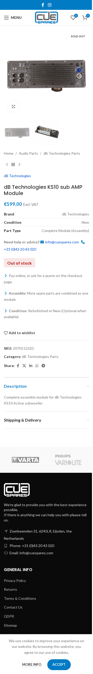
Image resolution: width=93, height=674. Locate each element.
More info (32, 664)
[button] (9, 73)
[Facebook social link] (43, 5)
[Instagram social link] (49, 5)
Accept (59, 664)
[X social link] (24, 365)
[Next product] (19, 165)
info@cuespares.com (62, 242)
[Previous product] (7, 165)
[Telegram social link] (43, 365)
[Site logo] (47, 17)
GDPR (9, 616)
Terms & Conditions (20, 598)
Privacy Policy (15, 580)
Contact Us (13, 607)
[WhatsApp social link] (37, 365)
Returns (10, 589)
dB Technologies (17, 176)
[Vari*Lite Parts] (68, 460)
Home (8, 153)
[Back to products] (13, 165)
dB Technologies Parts (61, 153)
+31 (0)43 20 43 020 (20, 249)
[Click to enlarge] (13, 106)
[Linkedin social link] (31, 365)
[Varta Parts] (25, 460)
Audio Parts (28, 153)
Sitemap (10, 625)
